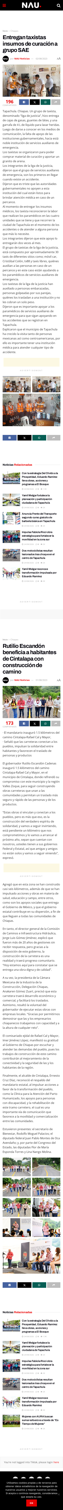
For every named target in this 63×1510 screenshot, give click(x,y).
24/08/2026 (28, 489)
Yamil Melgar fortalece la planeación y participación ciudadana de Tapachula (37, 499)
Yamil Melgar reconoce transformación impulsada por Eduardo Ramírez (39, 573)
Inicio (5, 30)
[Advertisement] (31, 18)
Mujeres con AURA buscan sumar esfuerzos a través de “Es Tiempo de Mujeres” (40, 1420)
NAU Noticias (22, 58)
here (56, 1462)
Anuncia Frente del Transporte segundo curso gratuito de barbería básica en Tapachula (39, 517)
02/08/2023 (41, 58)
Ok (31, 1503)
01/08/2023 (41, 680)
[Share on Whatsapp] (45, 102)
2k (43, 507)
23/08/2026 (28, 581)
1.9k (44, 489)
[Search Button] (58, 5)
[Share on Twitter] (35, 102)
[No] (58, 1494)
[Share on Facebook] (24, 102)
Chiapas (14, 30)
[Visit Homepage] (31, 5)
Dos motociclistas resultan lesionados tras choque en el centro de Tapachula (38, 554)
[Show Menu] (4, 5)
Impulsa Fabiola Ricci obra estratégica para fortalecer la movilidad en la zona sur (38, 536)
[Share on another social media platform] (55, 102)
